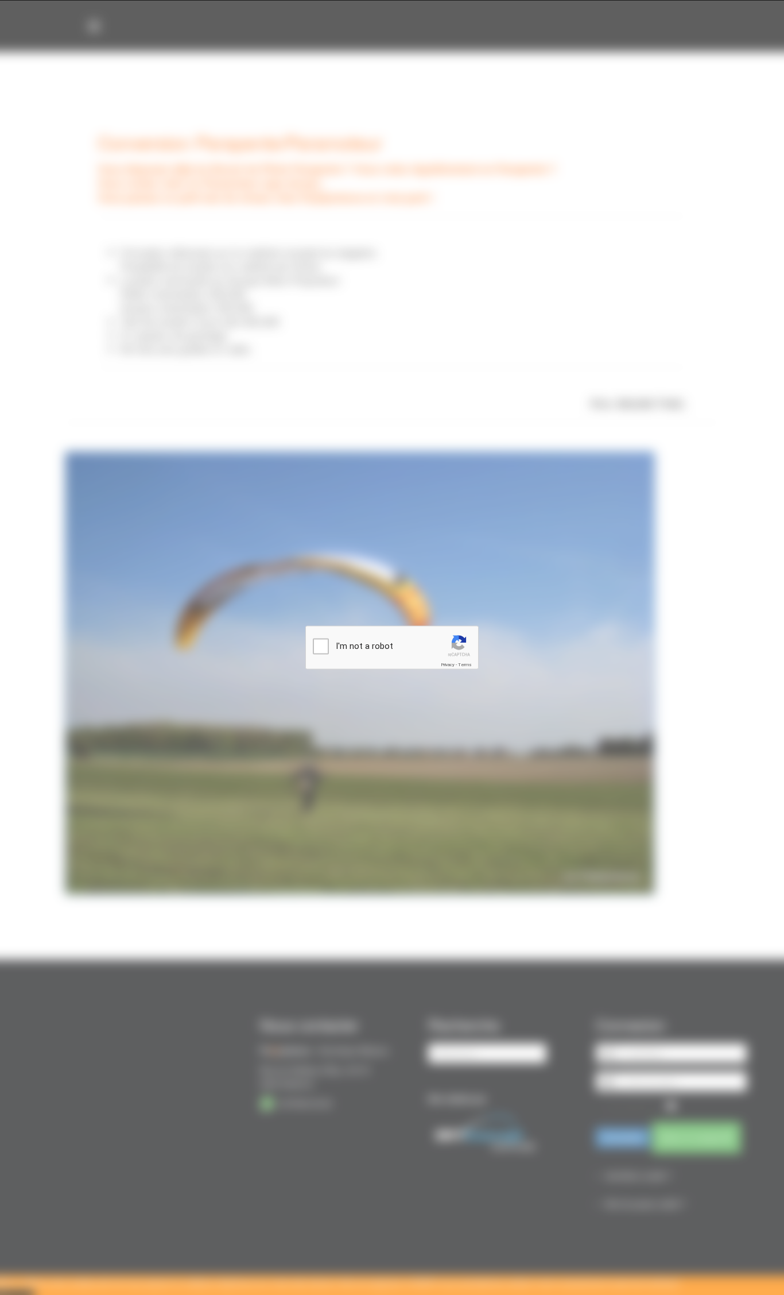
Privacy (448, 664)
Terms (465, 664)
